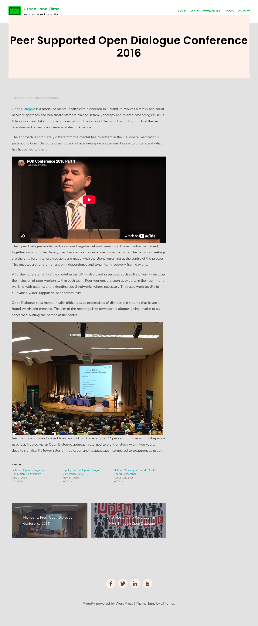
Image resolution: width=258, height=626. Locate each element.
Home (181, 11)
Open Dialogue (24, 109)
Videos (229, 11)
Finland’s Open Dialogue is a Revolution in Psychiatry (29, 472)
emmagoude (51, 98)
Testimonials (211, 11)
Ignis (151, 603)
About (194, 11)
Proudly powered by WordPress (108, 603)
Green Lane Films (41, 9)
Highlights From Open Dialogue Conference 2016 (81, 472)
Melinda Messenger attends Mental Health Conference (135, 472)
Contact (244, 11)
